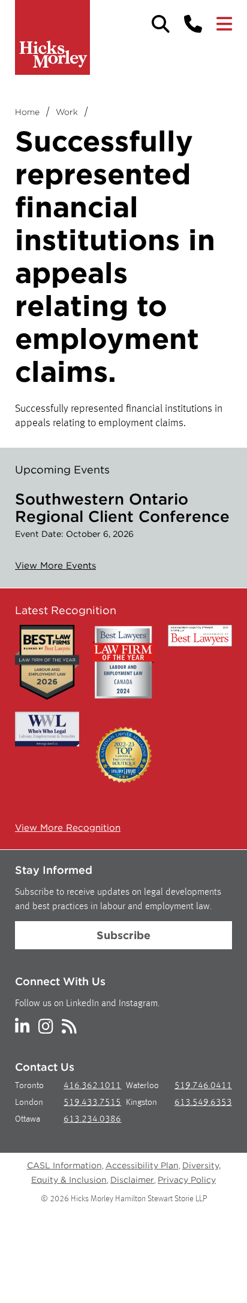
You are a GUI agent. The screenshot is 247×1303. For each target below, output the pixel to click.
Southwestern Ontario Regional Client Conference (122, 508)
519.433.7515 (92, 1102)
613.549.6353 (203, 1102)
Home (27, 112)
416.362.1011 (92, 1086)
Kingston (141, 1102)
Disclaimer (132, 1179)
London (29, 1102)
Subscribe (123, 935)
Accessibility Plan (142, 1165)
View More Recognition (68, 827)
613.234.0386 (92, 1119)
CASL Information (64, 1165)
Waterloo (142, 1086)
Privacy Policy (187, 1179)
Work (67, 112)
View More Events (55, 565)
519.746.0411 (203, 1086)
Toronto (29, 1086)
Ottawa (27, 1119)
